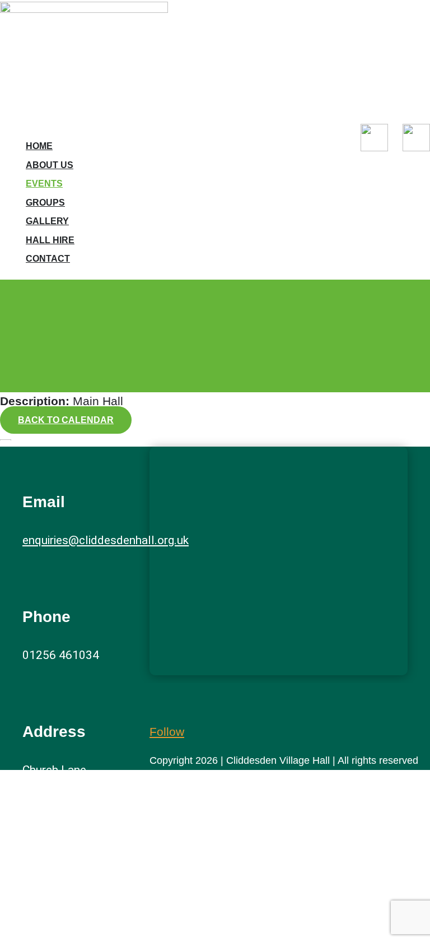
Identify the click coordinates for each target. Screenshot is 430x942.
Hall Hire (50, 240)
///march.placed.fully (76, 920)
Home (39, 146)
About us (49, 165)
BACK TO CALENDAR (66, 420)
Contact (48, 258)
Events (44, 183)
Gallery (47, 221)
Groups (45, 202)
